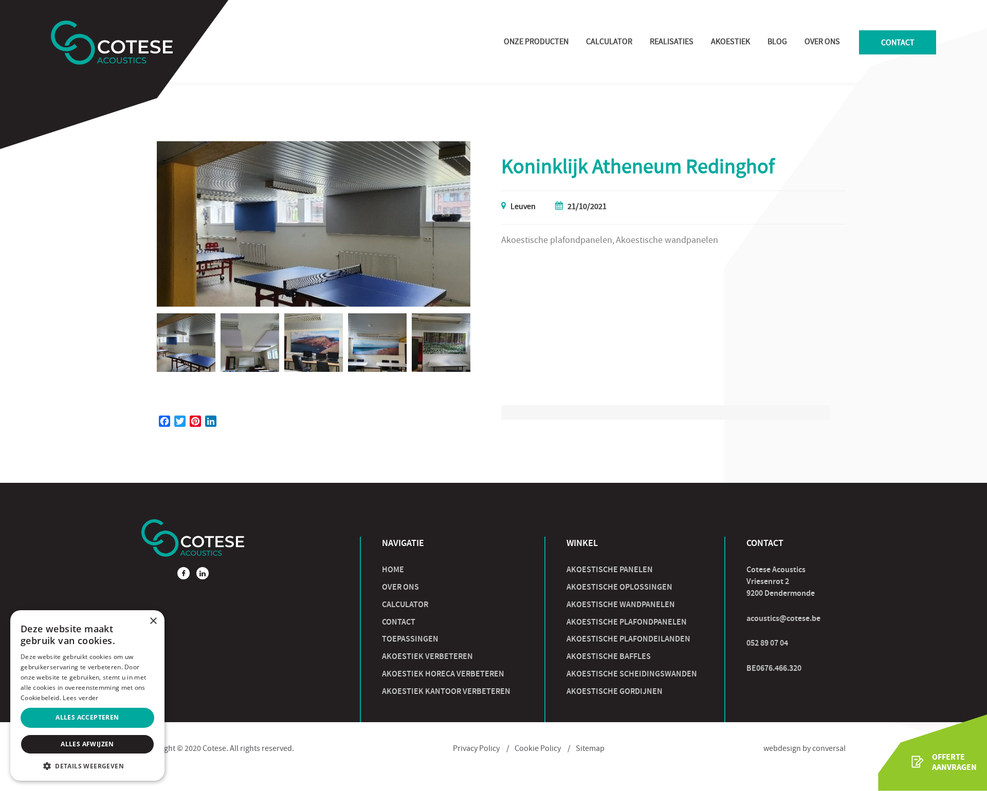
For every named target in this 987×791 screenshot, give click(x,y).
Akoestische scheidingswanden (631, 673)
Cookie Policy (538, 749)
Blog (777, 42)
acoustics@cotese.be (783, 618)
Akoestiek (730, 42)
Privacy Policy (476, 749)
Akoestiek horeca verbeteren (443, 673)
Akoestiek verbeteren (427, 656)
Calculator (609, 42)
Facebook (183, 573)
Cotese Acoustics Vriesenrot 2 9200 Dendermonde (780, 581)
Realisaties (671, 42)
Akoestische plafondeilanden (628, 638)
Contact (898, 43)
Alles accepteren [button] (87, 717)
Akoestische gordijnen (614, 691)
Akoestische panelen (609, 569)
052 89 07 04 (767, 642)
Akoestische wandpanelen (620, 604)
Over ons (822, 42)
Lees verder (80, 697)
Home (393, 569)
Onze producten (536, 42)
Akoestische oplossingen (619, 586)
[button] (87, 765)
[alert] (87, 695)
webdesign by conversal (804, 749)
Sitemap (590, 749)
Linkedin (202, 573)
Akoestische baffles (608, 656)
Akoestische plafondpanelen (626, 621)
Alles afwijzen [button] (87, 744)
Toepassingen (410, 638)
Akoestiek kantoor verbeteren (446, 691)
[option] (313, 224)
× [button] (153, 621)
